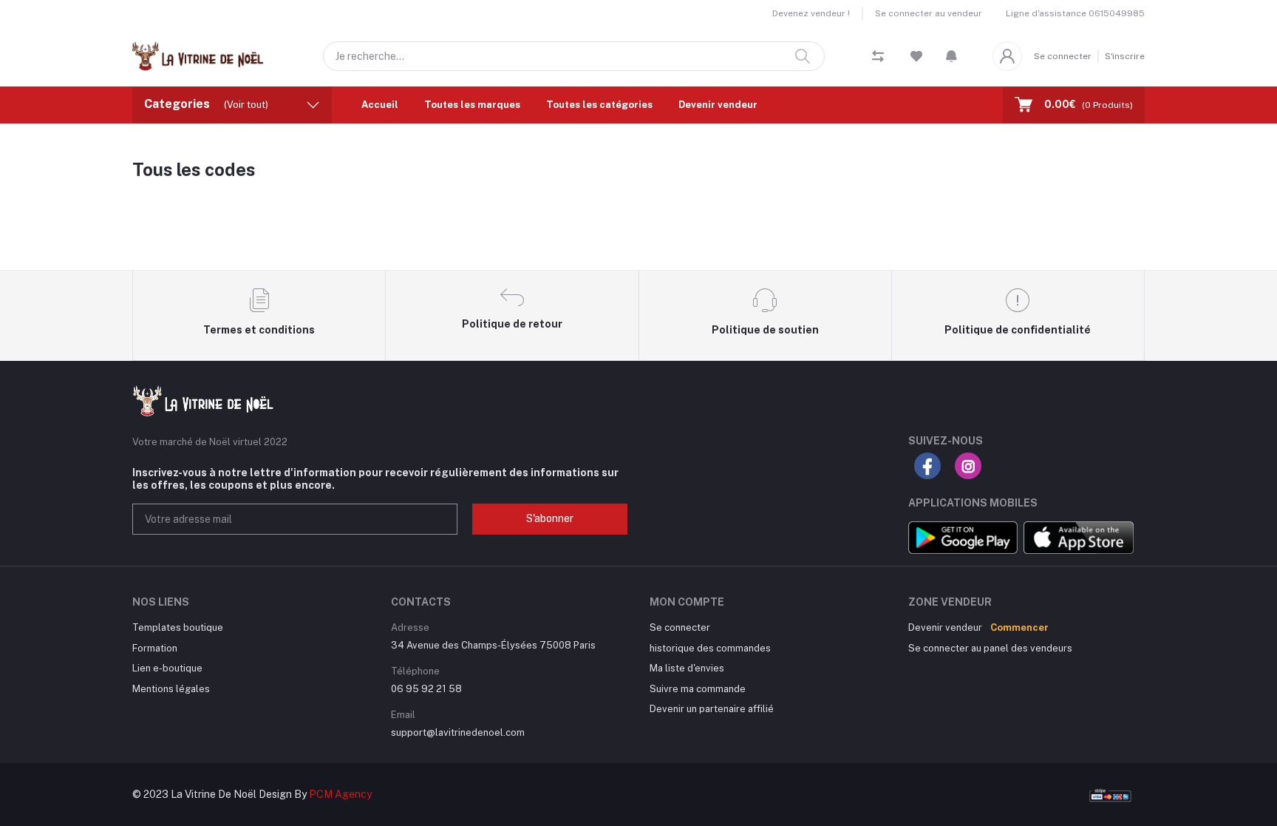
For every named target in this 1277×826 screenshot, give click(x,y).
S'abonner (549, 518)
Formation (154, 648)
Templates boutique (177, 627)
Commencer (1019, 627)
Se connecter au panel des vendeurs (990, 648)
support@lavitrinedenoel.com (458, 732)
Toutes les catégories (599, 104)
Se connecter (1063, 56)
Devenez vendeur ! (811, 13)
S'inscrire (1125, 56)
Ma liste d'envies (687, 668)
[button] (951, 56)
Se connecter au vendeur (928, 13)
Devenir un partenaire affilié (712, 708)
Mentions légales (171, 688)
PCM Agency (340, 794)
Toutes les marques (472, 104)
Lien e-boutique (167, 668)
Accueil (379, 104)
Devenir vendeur (717, 104)
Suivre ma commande (698, 688)
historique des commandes (710, 648)
